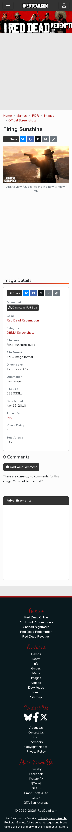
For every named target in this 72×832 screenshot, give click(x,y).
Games (22, 115)
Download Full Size (24, 308)
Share (13, 139)
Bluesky (36, 769)
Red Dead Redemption (23, 320)
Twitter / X (36, 779)
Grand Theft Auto (36, 793)
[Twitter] (38, 139)
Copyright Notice (36, 747)
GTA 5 (36, 788)
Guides (36, 668)
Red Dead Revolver (36, 636)
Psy (9, 418)
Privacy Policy (36, 751)
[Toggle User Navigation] (64, 6)
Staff (36, 737)
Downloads (36, 687)
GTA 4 (36, 798)
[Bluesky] (23, 139)
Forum (36, 692)
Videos (36, 683)
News (36, 659)
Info (36, 663)
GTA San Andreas (36, 802)
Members (36, 742)
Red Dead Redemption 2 (36, 622)
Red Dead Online (36, 617)
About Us (36, 728)
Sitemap (36, 697)
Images (49, 115)
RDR (35, 115)
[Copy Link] (53, 139)
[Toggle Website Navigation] (8, 6)
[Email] (45, 139)
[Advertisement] (36, 72)
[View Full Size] (36, 164)
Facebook (36, 774)
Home (7, 115)
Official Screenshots (22, 120)
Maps (36, 673)
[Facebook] (30, 139)
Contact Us (36, 732)
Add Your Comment (23, 467)
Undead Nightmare (36, 627)
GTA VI (36, 783)
